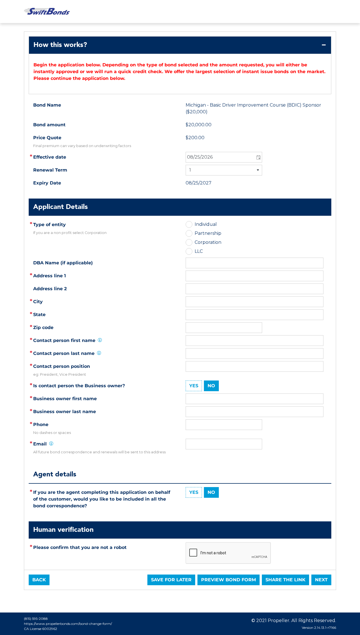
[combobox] (224, 157)
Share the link (285, 579)
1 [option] (190, 170)
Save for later (171, 579)
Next (321, 579)
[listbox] (224, 170)
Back (39, 579)
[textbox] (254, 276)
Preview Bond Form (228, 579)
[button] (258, 157)
